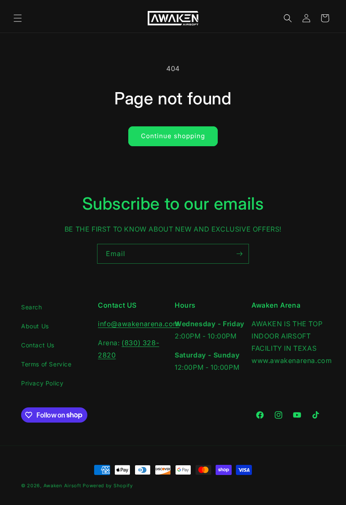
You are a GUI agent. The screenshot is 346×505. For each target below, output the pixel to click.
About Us (35, 326)
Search (31, 307)
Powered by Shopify (108, 486)
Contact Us (37, 345)
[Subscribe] (239, 254)
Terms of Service (46, 364)
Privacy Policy (42, 383)
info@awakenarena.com (138, 323)
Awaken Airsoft (62, 486)
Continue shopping (173, 136)
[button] (17, 18)
